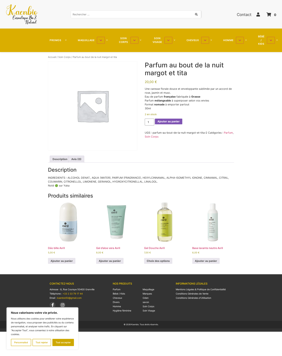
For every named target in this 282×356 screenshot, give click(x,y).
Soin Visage (157, 40)
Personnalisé (21, 342)
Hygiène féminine (122, 310)
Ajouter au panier (168, 121)
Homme (228, 40)
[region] (42, 328)
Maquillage (86, 40)
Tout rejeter (42, 342)
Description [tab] (60, 159)
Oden (146, 297)
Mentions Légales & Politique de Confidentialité (201, 289)
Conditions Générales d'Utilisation (193, 297)
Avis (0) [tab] (76, 159)
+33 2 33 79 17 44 (73, 293)
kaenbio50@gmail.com (69, 297)
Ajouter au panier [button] (62, 261)
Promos (55, 40)
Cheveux (193, 40)
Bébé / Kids (261, 40)
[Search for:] (136, 14)
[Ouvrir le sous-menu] (101, 40)
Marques (147, 293)
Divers (116, 302)
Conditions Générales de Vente (192, 293)
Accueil (52, 57)
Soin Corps (123, 40)
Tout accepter (63, 342)
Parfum (228, 132)
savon (146, 302)
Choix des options (158, 261)
